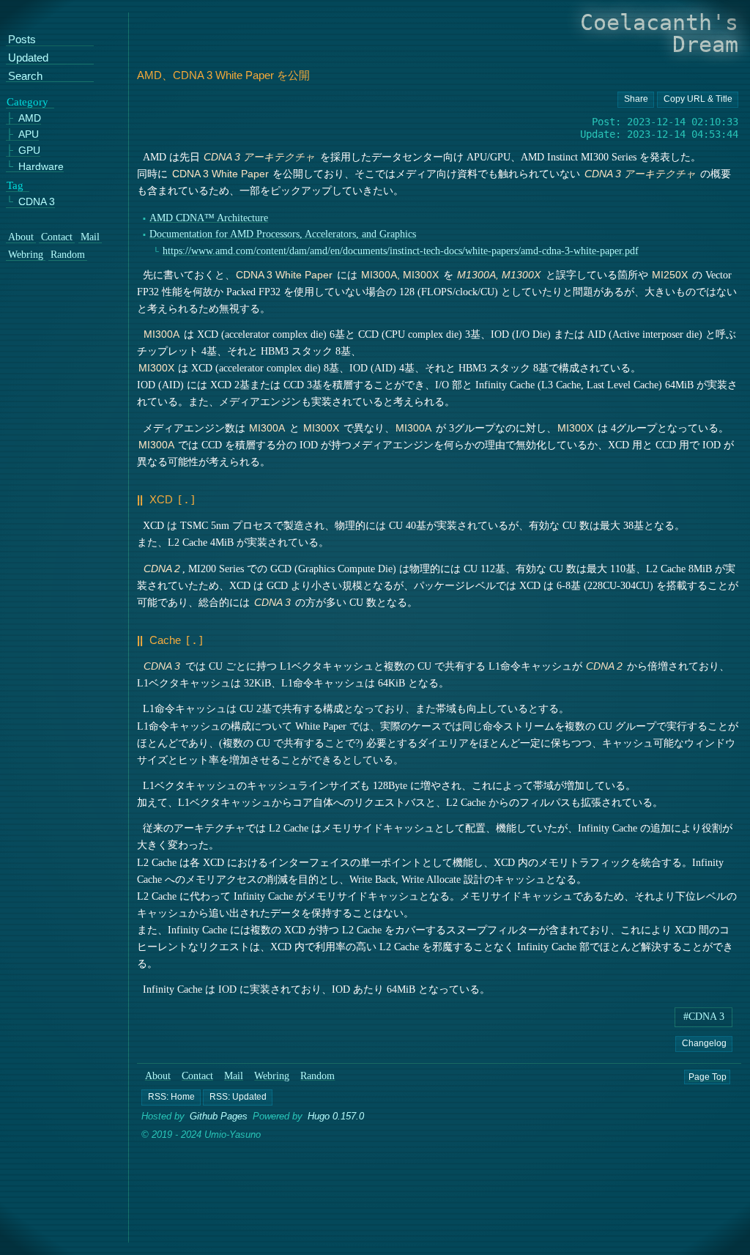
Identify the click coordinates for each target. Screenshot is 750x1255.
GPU (29, 150)
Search (25, 76)
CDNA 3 (36, 201)
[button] (171, 1097)
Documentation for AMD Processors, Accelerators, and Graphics (283, 234)
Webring (271, 1075)
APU (28, 134)
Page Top (707, 1076)
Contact (197, 1075)
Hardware (41, 166)
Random (318, 1075)
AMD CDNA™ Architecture (209, 217)
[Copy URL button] (635, 100)
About (158, 1075)
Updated (28, 58)
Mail (233, 1075)
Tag (15, 185)
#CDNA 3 (703, 1016)
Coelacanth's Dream (659, 33)
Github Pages (219, 1116)
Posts (22, 40)
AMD (29, 119)
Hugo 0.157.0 (336, 1116)
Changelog (704, 1042)
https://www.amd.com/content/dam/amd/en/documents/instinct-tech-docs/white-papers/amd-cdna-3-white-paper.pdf (401, 250)
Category (27, 102)
